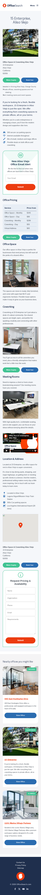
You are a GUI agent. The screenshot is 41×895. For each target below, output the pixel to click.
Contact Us (20, 862)
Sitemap (20, 868)
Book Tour (29, 80)
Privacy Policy (20, 865)
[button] (32, 5)
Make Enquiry (11, 80)
